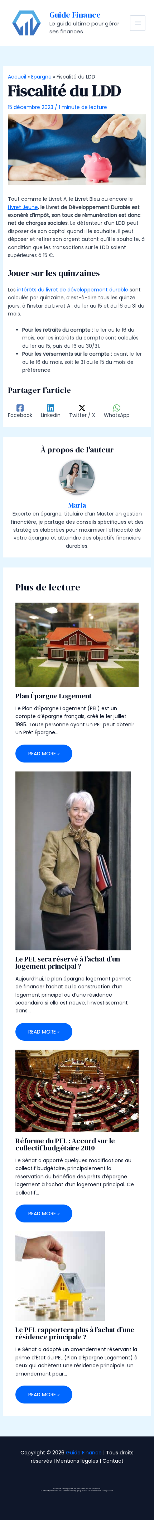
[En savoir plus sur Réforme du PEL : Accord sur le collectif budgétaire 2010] (77, 1090)
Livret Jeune (23, 207)
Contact (113, 1460)
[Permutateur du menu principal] (137, 23)
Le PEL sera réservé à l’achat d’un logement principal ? (67, 962)
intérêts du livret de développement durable (72, 289)
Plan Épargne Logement (53, 696)
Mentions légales (77, 1460)
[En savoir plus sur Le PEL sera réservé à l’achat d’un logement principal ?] (73, 860)
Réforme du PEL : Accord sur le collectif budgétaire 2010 (65, 1144)
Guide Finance (75, 14)
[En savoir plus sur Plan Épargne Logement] (77, 644)
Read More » (43, 753)
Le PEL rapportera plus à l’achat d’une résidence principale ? (74, 1333)
